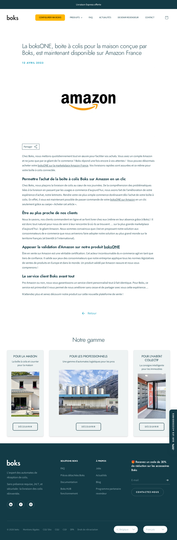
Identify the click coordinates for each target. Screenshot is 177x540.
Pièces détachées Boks (72, 475)
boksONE (112, 247)
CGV (65, 529)
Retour (92, 313)
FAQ (62, 468)
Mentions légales (31, 529)
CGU (57, 529)
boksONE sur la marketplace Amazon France (63, 165)
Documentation (68, 482)
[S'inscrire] (167, 480)
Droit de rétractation (87, 529)
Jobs (98, 468)
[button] (75, 17)
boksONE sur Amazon (122, 199)
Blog (98, 482)
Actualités (101, 475)
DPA (72, 529)
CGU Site (47, 529)
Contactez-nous (147, 492)
